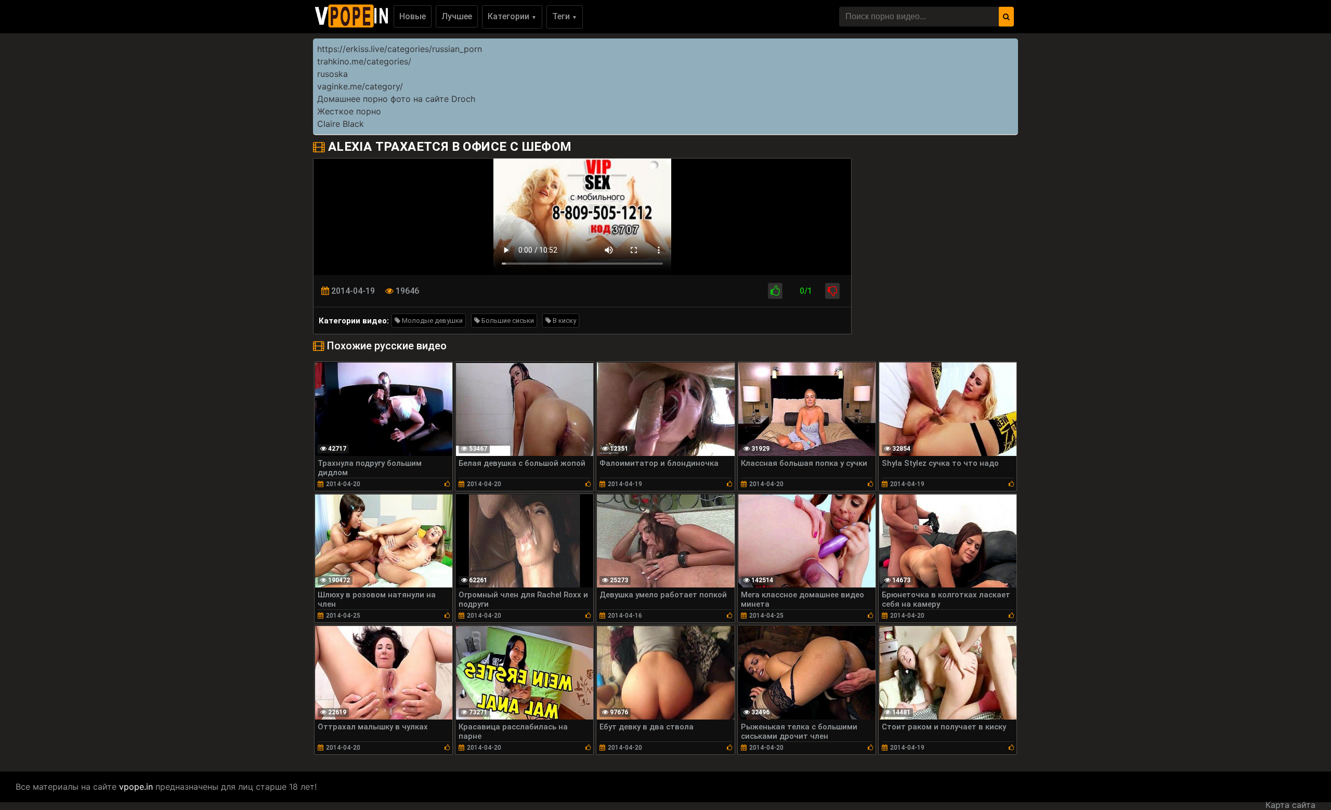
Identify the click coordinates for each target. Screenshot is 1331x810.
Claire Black (340, 124)
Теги (564, 16)
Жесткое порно (349, 111)
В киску (563, 320)
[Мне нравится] (775, 291)
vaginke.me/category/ (360, 86)
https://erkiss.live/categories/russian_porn (399, 49)
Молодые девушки (431, 320)
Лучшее (456, 16)
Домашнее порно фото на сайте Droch (396, 99)
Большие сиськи (507, 320)
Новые (412, 16)
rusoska (332, 74)
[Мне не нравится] (832, 291)
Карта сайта (1290, 805)
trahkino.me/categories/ (364, 61)
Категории (512, 16)
